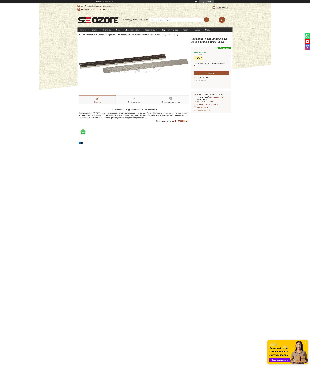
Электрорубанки (123, 35)
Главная (83, 30)
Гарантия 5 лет (151, 30)
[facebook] (80, 144)
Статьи (208, 30)
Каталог (94, 30)
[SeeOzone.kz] (99, 20)
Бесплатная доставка (205, 101)
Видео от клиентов (170, 30)
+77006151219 (183, 121)
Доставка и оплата (132, 30)
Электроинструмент (107, 35)
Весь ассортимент (89, 35)
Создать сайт (101, 1)
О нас (118, 30)
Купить (211, 73)
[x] (82, 144)
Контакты (107, 30)
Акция (197, 30)
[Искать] (206, 19)
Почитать (186, 30)
